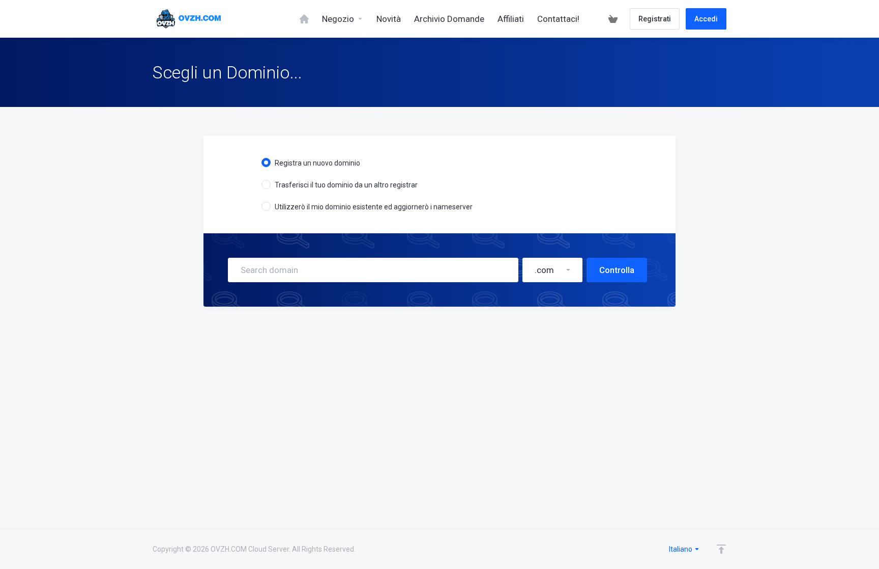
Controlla (616, 270)
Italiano (681, 549)
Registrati (654, 19)
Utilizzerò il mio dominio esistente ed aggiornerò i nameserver (374, 207)
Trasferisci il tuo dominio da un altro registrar (346, 185)
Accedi (706, 19)
